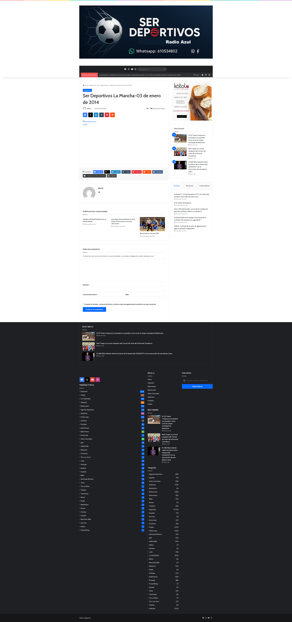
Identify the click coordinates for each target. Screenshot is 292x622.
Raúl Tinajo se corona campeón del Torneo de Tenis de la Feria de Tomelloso (124, 343)
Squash (83, 515)
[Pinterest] (107, 115)
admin (89, 108)
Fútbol (83, 395)
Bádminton (85, 505)
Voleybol (84, 402)
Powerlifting (85, 530)
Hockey (83, 512)
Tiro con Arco (86, 457)
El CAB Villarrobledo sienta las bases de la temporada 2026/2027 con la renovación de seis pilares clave (198, 167)
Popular (177, 186)
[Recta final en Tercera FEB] (152, 224)
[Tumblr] (101, 115)
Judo (82, 461)
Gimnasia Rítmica (87, 479)
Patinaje (84, 464)
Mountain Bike (86, 519)
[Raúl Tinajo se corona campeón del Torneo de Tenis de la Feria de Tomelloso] (180, 151)
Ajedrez (83, 468)
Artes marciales (86, 439)
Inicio (86, 85)
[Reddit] (112, 115)
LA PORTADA (85, 399)
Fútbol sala (85, 417)
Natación (84, 450)
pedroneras (85, 428)
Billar (82, 475)
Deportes (93, 85)
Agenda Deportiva (87, 410)
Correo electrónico (90, 294)
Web (127, 294)
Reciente (189, 186)
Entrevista (84, 435)
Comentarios (204, 186)
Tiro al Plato (85, 486)
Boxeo (83, 508)
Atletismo (84, 413)
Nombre (86, 285)
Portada (83, 424)
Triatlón (83, 490)
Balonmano (85, 432)
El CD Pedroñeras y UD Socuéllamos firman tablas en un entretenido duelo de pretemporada (132, 77)
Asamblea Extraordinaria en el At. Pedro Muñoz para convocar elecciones (123, 221)
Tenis (83, 483)
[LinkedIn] (96, 115)
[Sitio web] (99, 192)
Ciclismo (84, 421)
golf (82, 442)
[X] (90, 115)
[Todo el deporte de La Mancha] (146, 32)
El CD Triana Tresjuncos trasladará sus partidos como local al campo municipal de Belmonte (129, 333)
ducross (83, 523)
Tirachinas (84, 494)
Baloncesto (85, 406)
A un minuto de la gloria (182, 203)
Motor (83, 497)
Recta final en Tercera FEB (149, 233)
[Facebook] (85, 115)
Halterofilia (85, 446)
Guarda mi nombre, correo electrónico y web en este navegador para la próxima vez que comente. (120, 304)
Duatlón (83, 472)
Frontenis (84, 453)
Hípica (83, 526)
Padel (83, 501)
